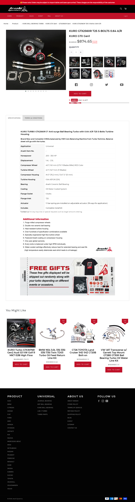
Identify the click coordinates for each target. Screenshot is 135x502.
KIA (8, 435)
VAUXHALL (11, 482)
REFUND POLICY (74, 411)
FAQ (49, 16)
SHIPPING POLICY (74, 414)
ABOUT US (59, 16)
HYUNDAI (10, 428)
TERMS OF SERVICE (75, 408)
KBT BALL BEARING (44, 404)
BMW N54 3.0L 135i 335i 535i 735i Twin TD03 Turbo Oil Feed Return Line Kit (52, 354)
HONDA (10, 424)
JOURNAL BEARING (44, 401)
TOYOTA (10, 479)
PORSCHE (11, 458)
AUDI (9, 401)
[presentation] (4, 61)
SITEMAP (71, 424)
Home (9, 16)
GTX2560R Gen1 (65, 24)
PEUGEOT (10, 455)
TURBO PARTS (42, 414)
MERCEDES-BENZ (14, 441)
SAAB (9, 465)
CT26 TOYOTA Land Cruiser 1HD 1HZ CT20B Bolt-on (83, 353)
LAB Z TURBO (42, 411)
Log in (126, 16)
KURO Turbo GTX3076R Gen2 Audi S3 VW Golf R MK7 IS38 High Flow (21, 353)
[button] (25, 91)
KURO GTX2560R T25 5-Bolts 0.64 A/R (87, 24)
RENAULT (10, 462)
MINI (9, 445)
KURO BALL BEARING (45, 408)
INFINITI (10, 431)
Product (20, 16)
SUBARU (10, 472)
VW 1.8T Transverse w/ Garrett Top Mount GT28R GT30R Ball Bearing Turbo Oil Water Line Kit (114, 355)
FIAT (9, 414)
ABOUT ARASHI (73, 401)
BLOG (32, 16)
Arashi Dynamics (18, 498)
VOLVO (9, 489)
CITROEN (10, 408)
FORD (9, 418)
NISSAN (10, 451)
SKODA (10, 468)
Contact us (25, 212)
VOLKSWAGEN (12, 485)
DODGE (10, 411)
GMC (9, 421)
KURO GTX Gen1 (51, 24)
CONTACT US (72, 428)
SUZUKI (10, 475)
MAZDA (10, 438)
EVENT (40, 16)
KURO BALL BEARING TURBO (33, 24)
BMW (9, 404)
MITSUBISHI (11, 448)
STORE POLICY (73, 404)
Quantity (74, 47)
